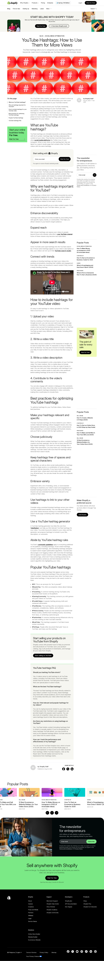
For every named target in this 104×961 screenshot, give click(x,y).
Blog (8, 8)
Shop (85, 901)
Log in (80, 3)
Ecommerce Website (34, 940)
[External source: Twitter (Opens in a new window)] (72, 951)
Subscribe (91, 841)
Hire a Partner (51, 907)
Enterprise (50, 3)
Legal (29, 918)
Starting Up (26, 8)
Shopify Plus (87, 904)
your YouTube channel (64, 234)
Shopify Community (52, 912)
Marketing (34, 8)
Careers (30, 904)
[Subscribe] (94, 175)
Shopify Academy (52, 910)
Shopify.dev (68, 901)
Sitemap (53, 952)
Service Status (32, 921)
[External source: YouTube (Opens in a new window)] (77, 951)
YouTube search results (63, 251)
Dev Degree (68, 907)
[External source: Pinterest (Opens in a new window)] (95, 951)
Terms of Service (31, 952)
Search (93, 8)
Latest (42, 8)
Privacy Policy (79, 848)
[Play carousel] (52, 813)
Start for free (91, 3)
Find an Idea (16, 8)
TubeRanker (34, 528)
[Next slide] (56, 813)
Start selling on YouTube (43, 655)
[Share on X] (67, 769)
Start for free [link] (64, 159)
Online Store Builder (34, 934)
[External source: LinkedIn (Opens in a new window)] (91, 951)
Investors (31, 907)
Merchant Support (52, 901)
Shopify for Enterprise (90, 907)
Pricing (43, 3)
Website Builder (32, 937)
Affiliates (30, 915)
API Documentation (71, 904)
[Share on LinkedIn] (72, 769)
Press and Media (33, 910)
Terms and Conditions (83, 185)
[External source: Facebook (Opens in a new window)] (68, 951)
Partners (30, 912)
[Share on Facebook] (63, 769)
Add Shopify (82, 514)
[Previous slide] (47, 813)
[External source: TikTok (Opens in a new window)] (86, 951)
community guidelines (45, 544)
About (30, 901)
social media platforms (42, 140)
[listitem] (52, 799)
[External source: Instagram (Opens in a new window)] (81, 951)
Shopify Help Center (53, 904)
